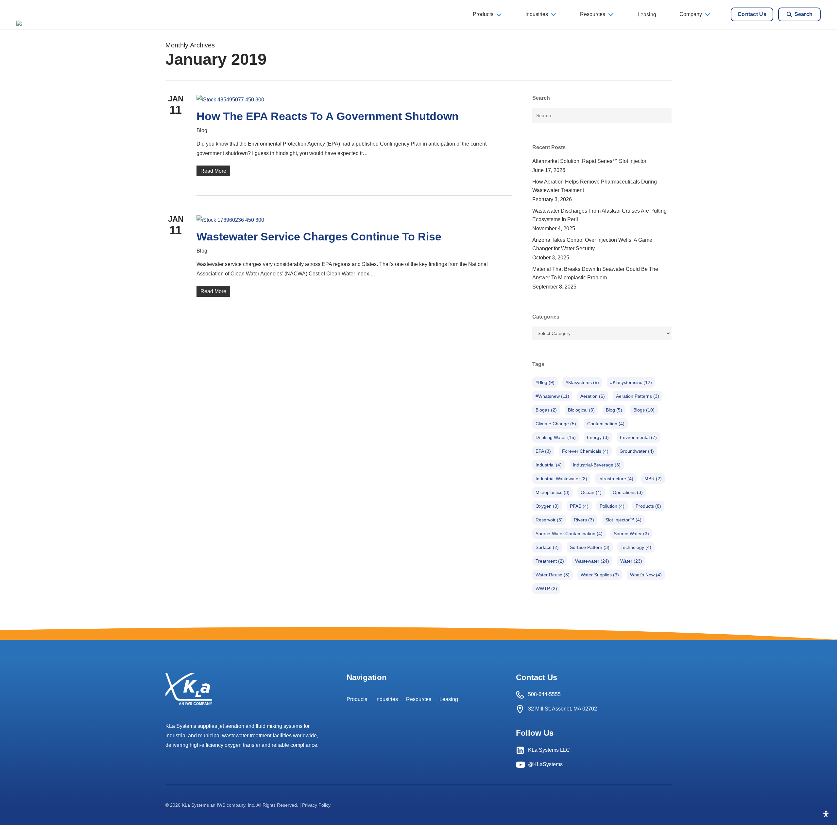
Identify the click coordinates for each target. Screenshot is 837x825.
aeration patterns (637, 396)
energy (598, 437)
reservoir (549, 519)
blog (614, 409)
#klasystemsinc (631, 382)
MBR (653, 478)
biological (581, 409)
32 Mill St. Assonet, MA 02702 (562, 708)
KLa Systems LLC (549, 750)
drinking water (556, 437)
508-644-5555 (544, 694)
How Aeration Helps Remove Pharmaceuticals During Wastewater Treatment (594, 186)
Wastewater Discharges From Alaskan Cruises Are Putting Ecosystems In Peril (599, 215)
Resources (418, 699)
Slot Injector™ (623, 519)
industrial (549, 464)
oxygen (547, 506)
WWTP (546, 588)
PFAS (579, 506)
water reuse (553, 574)
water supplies (600, 574)
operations (628, 492)
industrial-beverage (597, 464)
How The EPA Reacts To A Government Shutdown (327, 116)
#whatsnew (552, 396)
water (631, 561)
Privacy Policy (316, 805)
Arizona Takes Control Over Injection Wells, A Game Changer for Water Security (592, 244)
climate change (556, 423)
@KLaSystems (545, 764)
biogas (546, 409)
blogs (644, 409)
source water (631, 533)
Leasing (448, 699)
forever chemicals (585, 451)
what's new (646, 574)
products (648, 506)
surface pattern (589, 547)
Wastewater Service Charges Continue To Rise (318, 236)
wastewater (592, 561)
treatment (550, 561)
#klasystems (582, 382)
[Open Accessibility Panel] (826, 814)
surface (547, 547)
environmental (638, 437)
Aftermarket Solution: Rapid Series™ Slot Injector (589, 161)
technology (636, 547)
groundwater (637, 451)
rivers (584, 519)
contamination (605, 423)
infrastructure (615, 478)
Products (357, 699)
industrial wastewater (561, 478)
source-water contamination (569, 533)
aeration (592, 396)
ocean (591, 492)
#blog (545, 382)
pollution (612, 506)
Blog (201, 130)
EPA (543, 451)
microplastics (553, 492)
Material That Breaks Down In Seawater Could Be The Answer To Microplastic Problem (595, 273)
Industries (386, 699)
